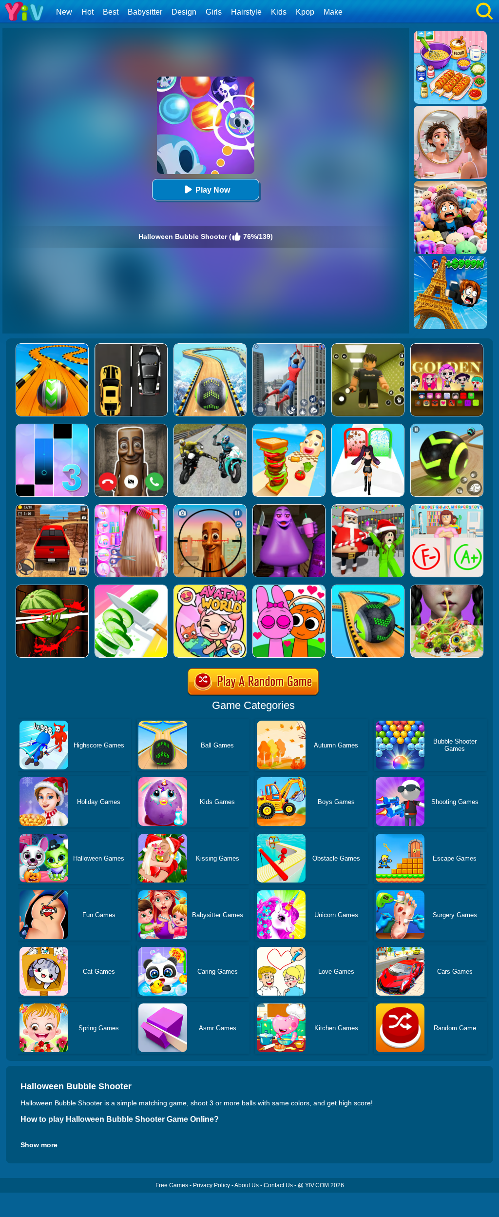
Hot (87, 12)
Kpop (305, 12)
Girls (214, 12)
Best (110, 12)
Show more (39, 1145)
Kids (279, 12)
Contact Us (278, 1185)
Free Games (171, 1185)
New (64, 12)
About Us (246, 1185)
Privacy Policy (211, 1185)
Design (184, 12)
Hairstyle (246, 12)
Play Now (212, 190)
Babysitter (145, 12)
